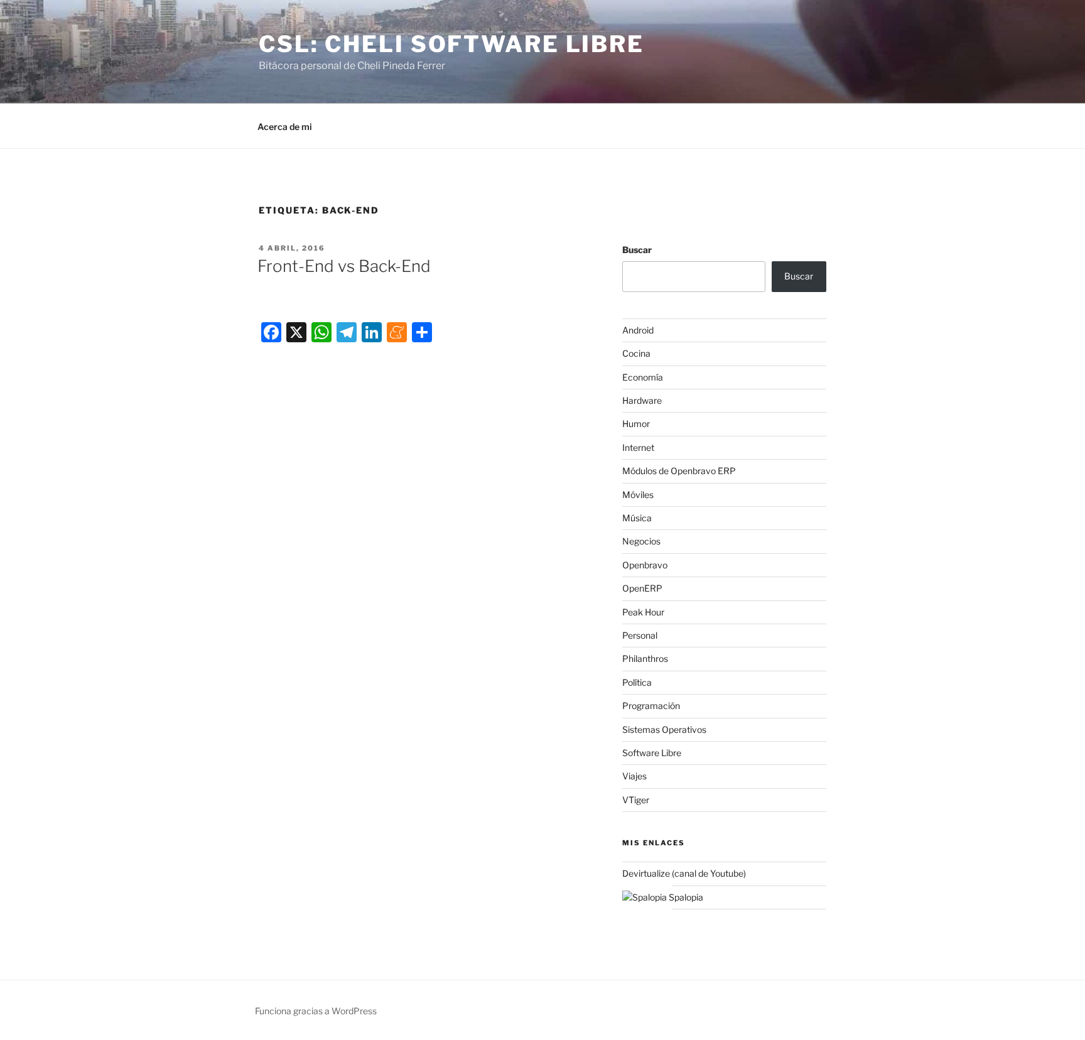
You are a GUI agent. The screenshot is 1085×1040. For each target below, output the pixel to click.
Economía (642, 377)
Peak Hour (643, 612)
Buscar (637, 249)
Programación (651, 705)
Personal (639, 635)
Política (637, 682)
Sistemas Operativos (664, 729)
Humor (636, 423)
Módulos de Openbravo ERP (679, 470)
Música (637, 517)
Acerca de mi (284, 126)
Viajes (634, 776)
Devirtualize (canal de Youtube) (684, 873)
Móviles (638, 494)
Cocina (636, 353)
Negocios (641, 541)
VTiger (635, 799)
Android (638, 330)
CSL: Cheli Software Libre (451, 44)
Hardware (642, 400)
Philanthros (645, 658)
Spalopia (685, 897)
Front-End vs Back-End (344, 266)
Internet (638, 447)
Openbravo (644, 565)
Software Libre (651, 752)
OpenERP (642, 588)
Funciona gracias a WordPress (316, 1010)
